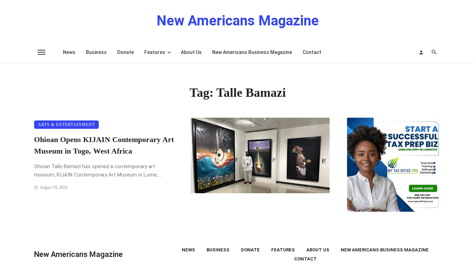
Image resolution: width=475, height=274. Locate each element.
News (69, 52)
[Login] (421, 52)
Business (96, 52)
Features (154, 52)
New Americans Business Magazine (252, 52)
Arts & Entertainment (66, 124)
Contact (312, 52)
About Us (191, 52)
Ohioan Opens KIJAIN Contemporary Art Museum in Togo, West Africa (104, 145)
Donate (125, 52)
